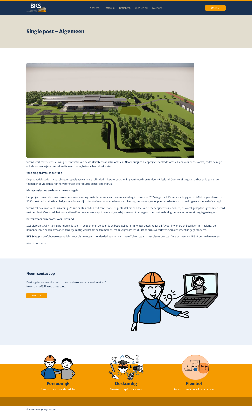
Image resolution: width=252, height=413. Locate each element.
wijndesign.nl (50, 409)
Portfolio (109, 7)
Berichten (125, 7)
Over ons (157, 7)
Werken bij (141, 7)
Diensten (94, 7)
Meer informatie (36, 243)
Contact (215, 8)
